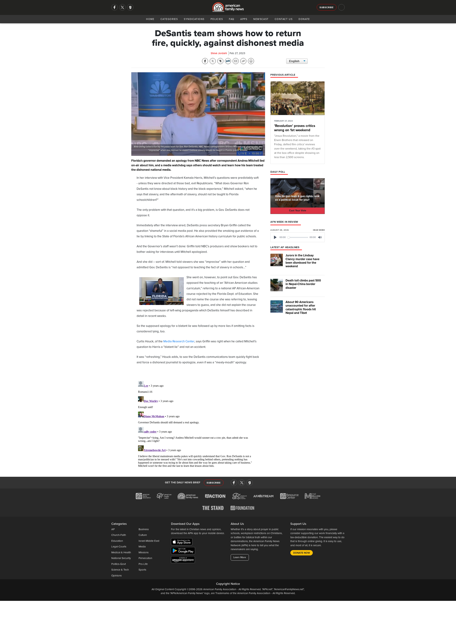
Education (117, 540)
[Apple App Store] (182, 542)
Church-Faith (118, 535)
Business (144, 529)
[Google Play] (184, 551)
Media (142, 546)
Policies (217, 19)
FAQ (231, 19)
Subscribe (327, 7)
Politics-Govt (118, 564)
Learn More (239, 557)
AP (113, 529)
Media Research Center (178, 341)
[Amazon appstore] (183, 560)
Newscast (261, 19)
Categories (169, 19)
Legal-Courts (118, 546)
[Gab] (130, 7)
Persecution (145, 558)
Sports (142, 569)
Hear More (319, 230)
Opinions (116, 575)
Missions (144, 552)
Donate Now (301, 552)
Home (150, 19)
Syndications (194, 19)
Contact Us (283, 19)
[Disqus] (198, 424)
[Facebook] (114, 7)
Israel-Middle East (149, 540)
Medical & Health (121, 552)
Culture (143, 535)
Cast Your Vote (297, 210)
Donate (304, 19)
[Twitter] (122, 7)
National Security (121, 558)
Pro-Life (143, 564)
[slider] (297, 237)
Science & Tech (120, 569)
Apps (243, 19)
